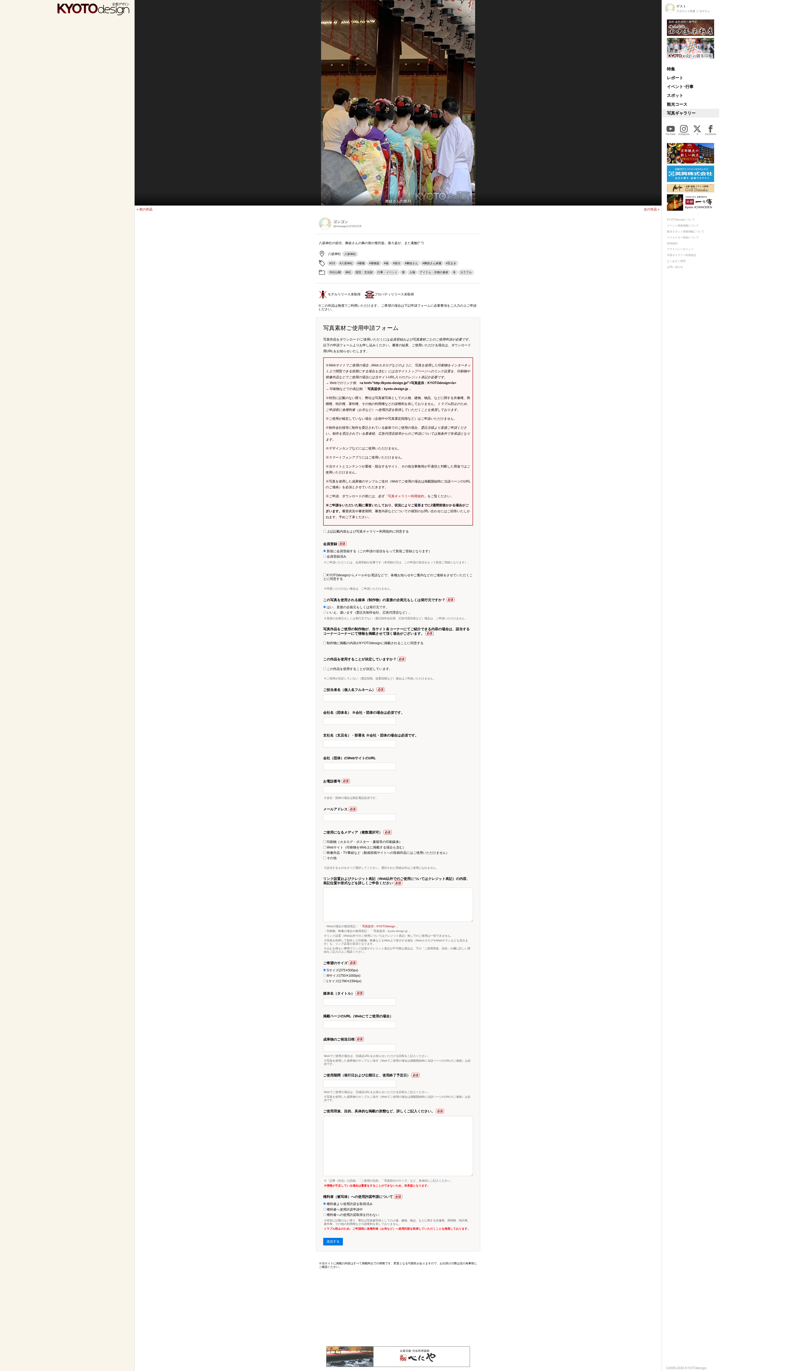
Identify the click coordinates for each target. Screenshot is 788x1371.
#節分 (396, 263)
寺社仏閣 (335, 272)
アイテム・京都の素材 (434, 272)
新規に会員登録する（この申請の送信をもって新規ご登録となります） (379, 551)
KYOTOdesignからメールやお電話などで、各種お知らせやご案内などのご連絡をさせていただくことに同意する (398, 577)
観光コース (677, 104)
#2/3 (332, 263)
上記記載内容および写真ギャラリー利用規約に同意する (367, 531)
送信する (333, 1241)
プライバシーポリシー (680, 249)
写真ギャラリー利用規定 (681, 255)
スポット (675, 95)
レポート (675, 77)
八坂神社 (350, 254)
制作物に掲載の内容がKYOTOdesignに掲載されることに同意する (375, 643)
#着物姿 (374, 263)
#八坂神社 (346, 263)
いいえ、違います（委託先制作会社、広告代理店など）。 (369, 612)
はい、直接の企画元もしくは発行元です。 (357, 607)
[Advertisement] (398, 1307)
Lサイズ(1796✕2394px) (343, 981)
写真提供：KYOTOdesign (378, 926)
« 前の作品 (144, 209)
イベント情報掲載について (683, 225)
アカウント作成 (685, 11)
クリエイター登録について (683, 237)
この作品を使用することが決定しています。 (359, 669)
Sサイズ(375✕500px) (342, 970)
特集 (671, 69)
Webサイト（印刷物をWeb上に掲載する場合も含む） (366, 847)
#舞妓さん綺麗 (432, 263)
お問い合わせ (675, 267)
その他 (331, 858)
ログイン (704, 11)
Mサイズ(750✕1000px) (343, 975)
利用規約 (672, 243)
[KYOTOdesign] (93, 13)
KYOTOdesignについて (681, 219)
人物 (412, 272)
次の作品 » (652, 209)
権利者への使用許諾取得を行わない (352, 1215)
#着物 (361, 263)
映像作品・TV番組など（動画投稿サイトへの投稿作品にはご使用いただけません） (387, 852)
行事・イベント (387, 272)
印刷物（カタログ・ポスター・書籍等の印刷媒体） (364, 842)
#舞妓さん (411, 263)
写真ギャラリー (681, 113)
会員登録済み (336, 556)
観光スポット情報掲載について (685, 231)
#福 (386, 263)
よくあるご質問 (676, 261)
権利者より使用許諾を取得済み (349, 1204)
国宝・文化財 (364, 272)
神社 (348, 272)
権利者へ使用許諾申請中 (344, 1209)
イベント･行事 (680, 86)
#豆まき (451, 263)
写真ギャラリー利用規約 (406, 496)
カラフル (466, 272)
